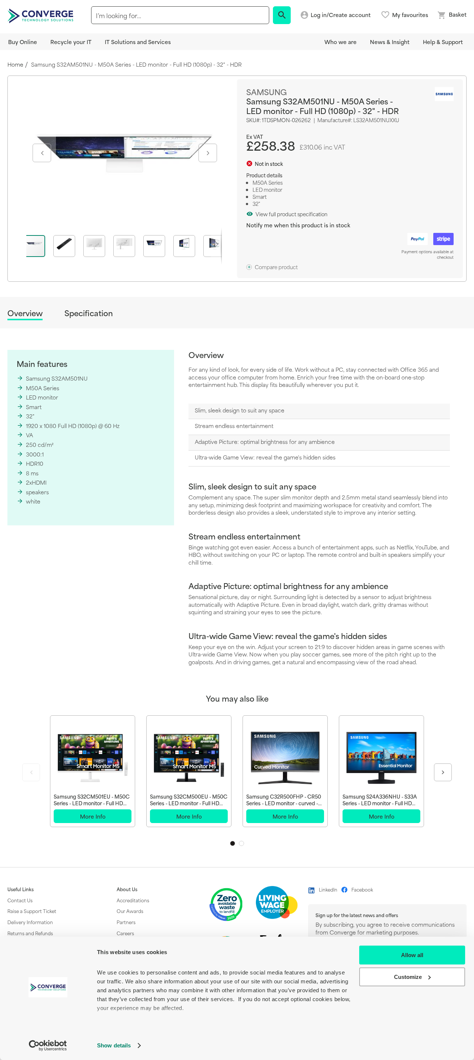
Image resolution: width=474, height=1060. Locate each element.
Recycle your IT (70, 41)
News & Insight (390, 41)
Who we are (340, 41)
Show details (114, 1045)
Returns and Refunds (30, 933)
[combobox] (180, 15)
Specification (88, 313)
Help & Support (443, 41)
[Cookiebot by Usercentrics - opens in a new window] (48, 1045)
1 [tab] (232, 843)
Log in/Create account (341, 15)
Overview (25, 313)
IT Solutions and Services (138, 41)
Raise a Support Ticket (31, 910)
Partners (126, 922)
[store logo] (41, 15)
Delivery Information (30, 922)
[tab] (25, 314)
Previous (31, 772)
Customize (408, 977)
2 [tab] (241, 843)
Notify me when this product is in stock (298, 225)
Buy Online (22, 41)
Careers (125, 933)
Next (443, 772)
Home (15, 64)
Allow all (412, 955)
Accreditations (133, 900)
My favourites (410, 15)
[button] (41, 153)
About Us (127, 889)
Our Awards (130, 910)
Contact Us (20, 900)
